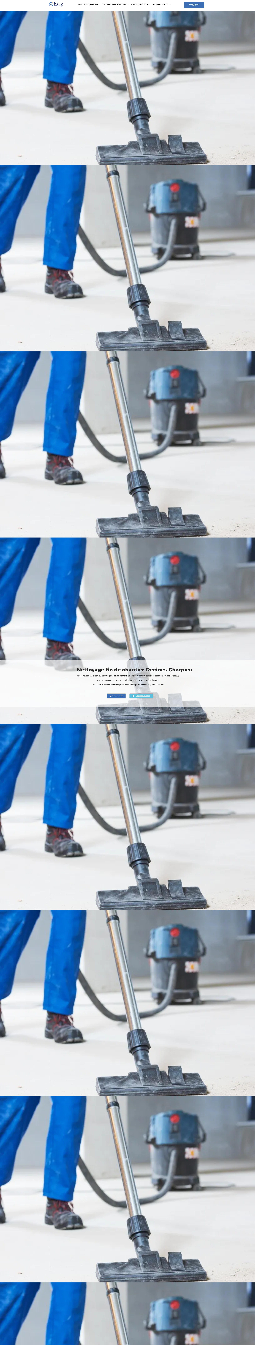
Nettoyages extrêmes (160, 4)
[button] (88, 4)
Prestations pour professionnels (115, 4)
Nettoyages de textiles (139, 4)
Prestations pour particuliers (87, 4)
